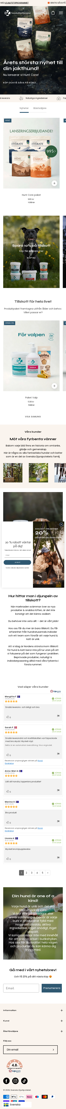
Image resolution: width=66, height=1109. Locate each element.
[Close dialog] (61, 524)
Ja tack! (17, 562)
